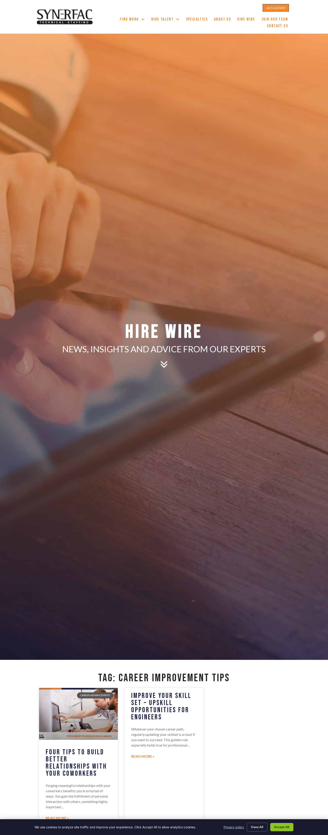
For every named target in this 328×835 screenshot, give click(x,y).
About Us (224, 20)
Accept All (281, 827)
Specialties (198, 20)
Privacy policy (234, 827)
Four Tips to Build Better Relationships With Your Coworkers (76, 763)
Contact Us (279, 26)
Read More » (57, 818)
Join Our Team (276, 20)
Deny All (257, 827)
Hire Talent (167, 20)
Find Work (134, 20)
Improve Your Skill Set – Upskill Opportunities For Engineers (161, 706)
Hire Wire (247, 20)
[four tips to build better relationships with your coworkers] (78, 714)
